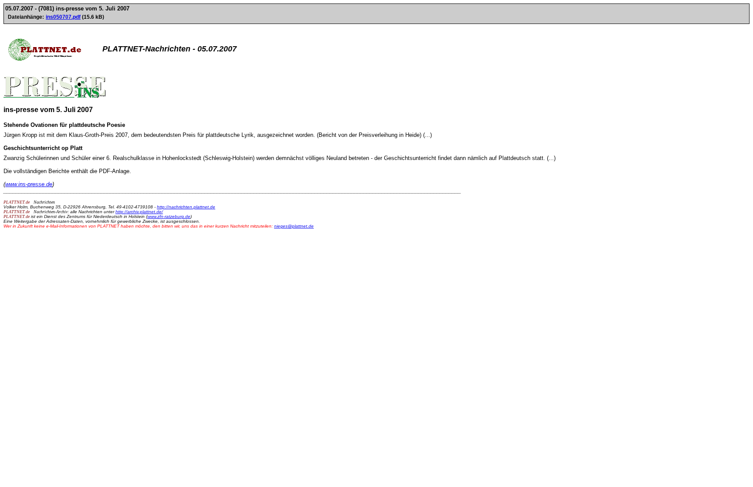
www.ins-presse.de (28, 184)
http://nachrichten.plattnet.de (186, 206)
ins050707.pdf (63, 17)
